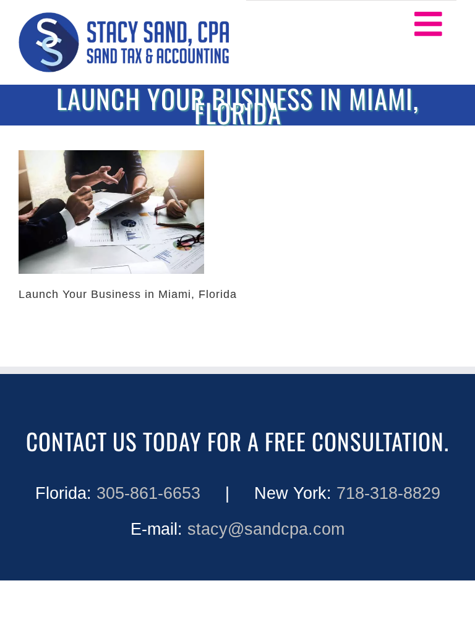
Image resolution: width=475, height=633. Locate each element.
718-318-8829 (388, 493)
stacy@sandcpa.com (265, 529)
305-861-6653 (148, 493)
